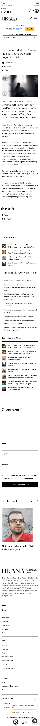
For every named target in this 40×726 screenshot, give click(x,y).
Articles (4, 614)
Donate (30, 29)
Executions (5, 649)
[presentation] (32, 501)
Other (4, 690)
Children (4, 645)
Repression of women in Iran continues (18, 281)
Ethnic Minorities (7, 657)
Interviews (5, 618)
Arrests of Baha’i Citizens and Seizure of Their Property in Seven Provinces (22, 252)
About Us (5, 629)
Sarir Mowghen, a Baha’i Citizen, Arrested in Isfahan (22, 370)
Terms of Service (8, 703)
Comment (12, 409)
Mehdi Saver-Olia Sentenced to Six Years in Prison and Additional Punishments (22, 377)
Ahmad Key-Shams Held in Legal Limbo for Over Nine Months (22, 389)
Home (4, 610)
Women (4, 682)
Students (5, 678)
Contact (4, 633)
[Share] (12, 209)
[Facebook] (2, 209)
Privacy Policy (7, 707)
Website (5, 465)
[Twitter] (5, 209)
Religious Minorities (8, 668)
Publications (6, 625)
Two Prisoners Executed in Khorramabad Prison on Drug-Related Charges (22, 383)
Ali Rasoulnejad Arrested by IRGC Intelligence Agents (19, 258)
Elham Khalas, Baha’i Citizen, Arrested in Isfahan (22, 264)
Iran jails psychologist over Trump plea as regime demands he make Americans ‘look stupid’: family (19, 296)
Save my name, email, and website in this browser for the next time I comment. (20, 476)
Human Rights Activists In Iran (19, 272)
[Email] (9, 209)
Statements (5, 621)
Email (4, 454)
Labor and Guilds (7, 660)
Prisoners (5, 664)
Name (5, 443)
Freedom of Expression (10, 686)
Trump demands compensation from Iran (18, 316)
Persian (36, 6)
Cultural (4, 653)
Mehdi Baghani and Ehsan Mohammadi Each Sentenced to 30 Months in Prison (21, 246)
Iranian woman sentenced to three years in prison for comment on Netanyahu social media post (20, 287)
